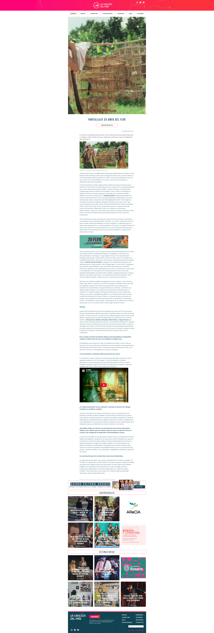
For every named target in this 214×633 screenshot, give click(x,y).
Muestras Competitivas (110, 253)
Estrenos (123, 253)
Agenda (73, 13)
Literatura (94, 13)
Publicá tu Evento (107, 621)
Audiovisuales (108, 13)
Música (83, 13)
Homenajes (95, 256)
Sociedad (140, 13)
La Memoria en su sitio (122, 268)
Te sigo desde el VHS (106, 256)
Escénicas (120, 13)
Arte (130, 13)
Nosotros (139, 620)
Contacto (140, 622)
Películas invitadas (85, 256)
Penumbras (83, 268)
